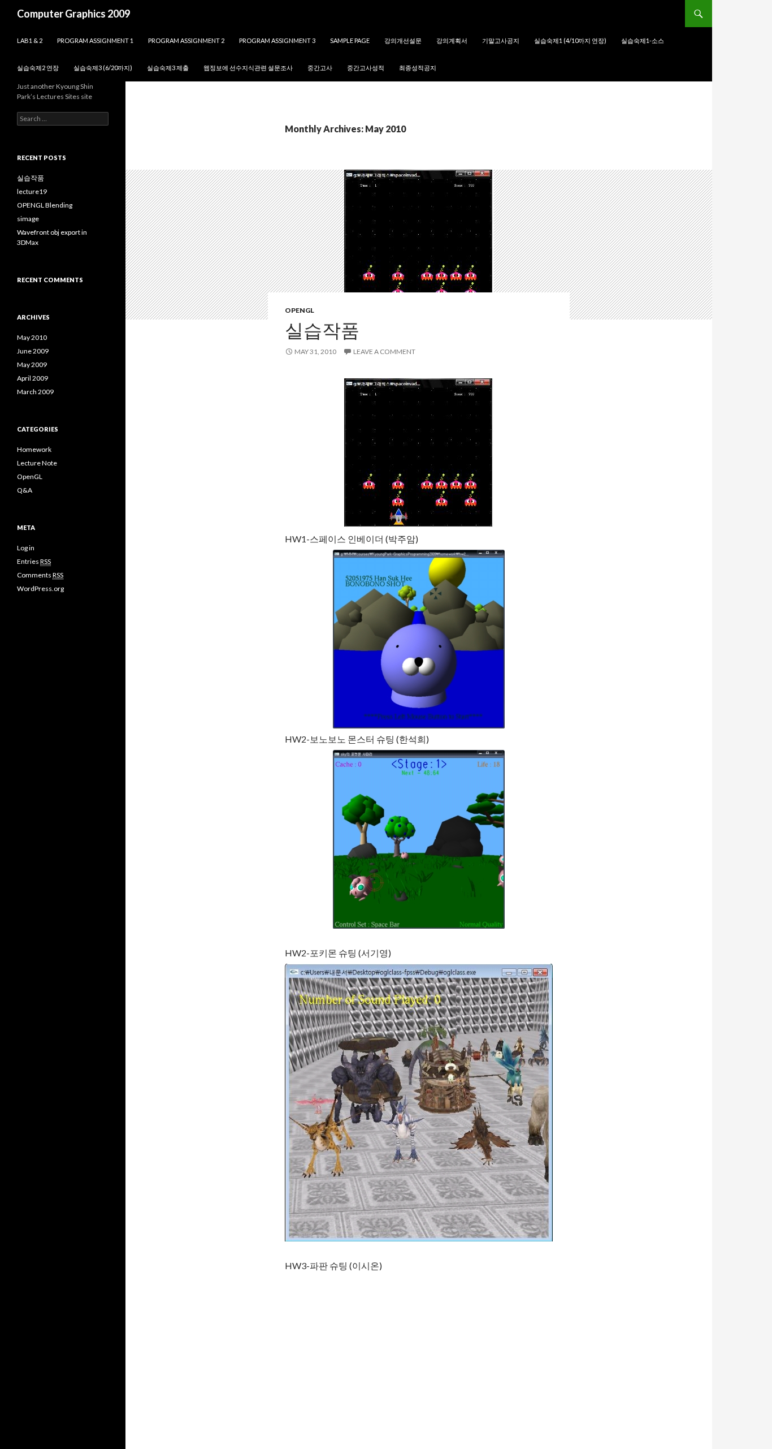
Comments (40, 575)
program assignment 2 (186, 40)
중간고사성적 (365, 67)
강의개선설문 (403, 40)
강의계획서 (451, 40)
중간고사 (319, 67)
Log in (25, 548)
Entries (34, 561)
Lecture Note (37, 463)
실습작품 (322, 329)
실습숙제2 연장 (38, 67)
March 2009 (35, 391)
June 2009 (33, 351)
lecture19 (32, 191)
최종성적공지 (417, 67)
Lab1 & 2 (29, 40)
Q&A (24, 490)
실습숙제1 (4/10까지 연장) (570, 40)
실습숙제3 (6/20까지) (102, 67)
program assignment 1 (95, 40)
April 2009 (32, 378)
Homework (34, 449)
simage (28, 218)
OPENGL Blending (44, 205)
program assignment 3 (277, 40)
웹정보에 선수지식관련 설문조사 (248, 67)
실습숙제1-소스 (642, 40)
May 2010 (32, 337)
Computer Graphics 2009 (73, 13)
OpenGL (299, 310)
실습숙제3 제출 (168, 67)
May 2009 (32, 364)
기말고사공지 (500, 40)
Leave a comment (384, 351)
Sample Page (350, 40)
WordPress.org (40, 588)
